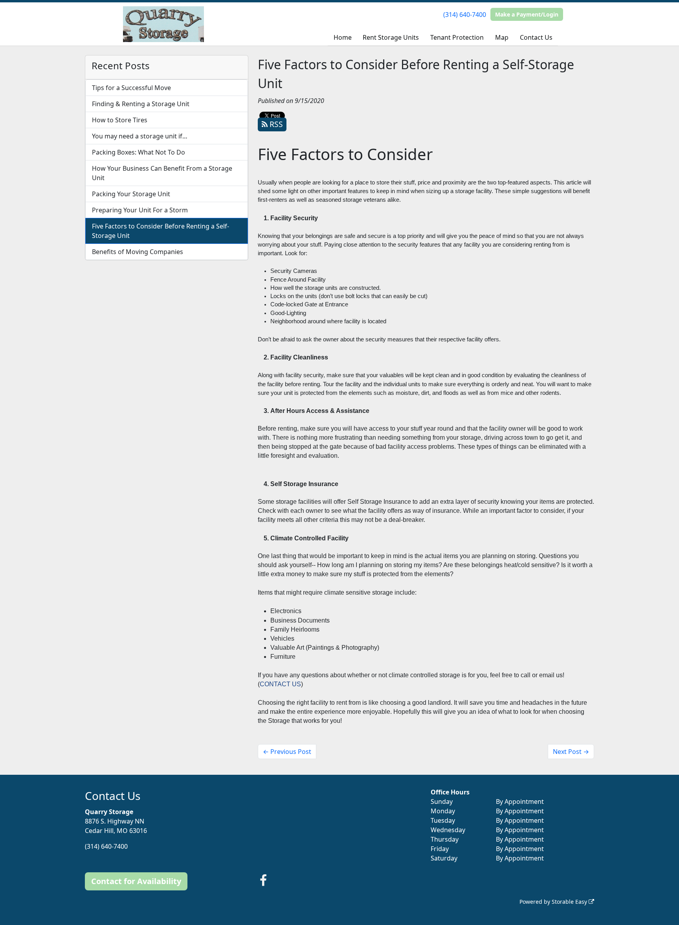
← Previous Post (287, 751)
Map (501, 37)
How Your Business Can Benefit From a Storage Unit (162, 173)
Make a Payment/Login (526, 14)
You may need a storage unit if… (139, 136)
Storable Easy (570, 901)
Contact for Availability (136, 881)
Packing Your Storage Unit (131, 194)
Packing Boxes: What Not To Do (138, 152)
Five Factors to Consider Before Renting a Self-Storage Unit (160, 231)
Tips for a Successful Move (131, 87)
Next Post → (571, 751)
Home (343, 37)
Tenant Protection (457, 37)
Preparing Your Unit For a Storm (140, 210)
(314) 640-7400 (464, 14)
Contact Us (536, 37)
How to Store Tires (119, 120)
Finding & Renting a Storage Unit (140, 104)
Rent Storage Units (391, 37)
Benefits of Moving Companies (137, 251)
